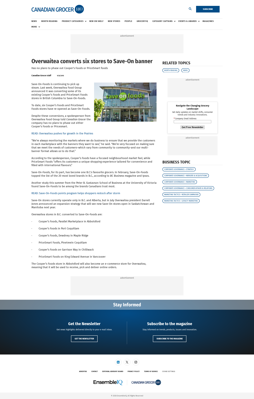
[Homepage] (57, 9)
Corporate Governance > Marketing (179, 182)
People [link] (128, 21)
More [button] (34, 27)
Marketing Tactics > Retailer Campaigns (181, 195)
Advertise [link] (83, 371)
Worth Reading (170, 70)
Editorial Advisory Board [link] (112, 371)
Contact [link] (94, 371)
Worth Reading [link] (49, 21)
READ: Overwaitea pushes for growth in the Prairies (62, 133)
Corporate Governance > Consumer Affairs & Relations (188, 188)
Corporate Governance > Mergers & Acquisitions (185, 176)
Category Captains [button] (162, 21)
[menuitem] (36, 21)
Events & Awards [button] (187, 21)
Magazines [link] (208, 21)
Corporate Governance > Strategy (179, 169)
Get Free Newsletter (192, 127)
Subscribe (208, 9)
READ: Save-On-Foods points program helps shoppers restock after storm (75, 193)
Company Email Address (185, 118)
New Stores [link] (114, 21)
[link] (118, 362)
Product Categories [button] (72, 21)
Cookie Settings (168, 371)
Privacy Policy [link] (134, 371)
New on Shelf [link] (96, 21)
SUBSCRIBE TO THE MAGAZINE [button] (170, 338)
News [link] (34, 21)
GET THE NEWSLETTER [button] (84, 338)
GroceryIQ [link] (142, 21)
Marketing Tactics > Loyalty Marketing (181, 201)
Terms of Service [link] (151, 371)
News (185, 70)
